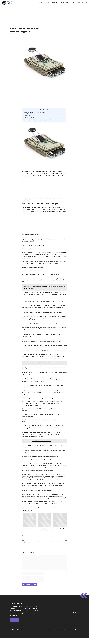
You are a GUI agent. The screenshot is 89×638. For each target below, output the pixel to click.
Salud (72, 2)
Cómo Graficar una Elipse (29, 117)
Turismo (48, 2)
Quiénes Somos (50, 629)
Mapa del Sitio (75, 629)
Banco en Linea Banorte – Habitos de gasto (34, 112)
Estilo (67, 2)
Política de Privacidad (65, 629)
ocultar (46, 109)
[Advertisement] (44, 14)
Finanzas (40, 2)
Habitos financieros (28, 114)
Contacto (14, 620)
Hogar (62, 2)
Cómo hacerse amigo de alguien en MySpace (34, 121)
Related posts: (28, 115)
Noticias (78, 2)
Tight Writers (12, 2)
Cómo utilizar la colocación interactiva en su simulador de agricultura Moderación (44, 119)
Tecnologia (55, 2)
